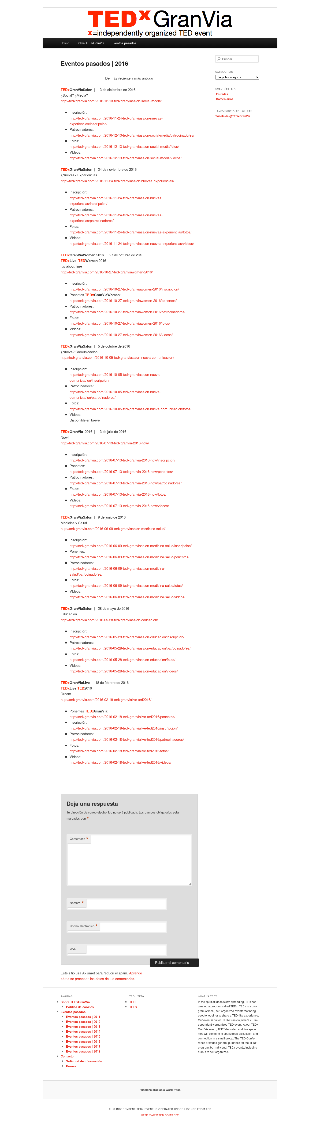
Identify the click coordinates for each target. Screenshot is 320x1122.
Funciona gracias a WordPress (160, 1090)
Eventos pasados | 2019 (83, 1051)
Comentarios (224, 99)
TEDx (133, 1007)
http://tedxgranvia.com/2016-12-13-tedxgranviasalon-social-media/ (111, 100)
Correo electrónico (83, 926)
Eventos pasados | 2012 (83, 1021)
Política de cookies (80, 1007)
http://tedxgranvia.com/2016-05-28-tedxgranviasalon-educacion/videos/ (124, 670)
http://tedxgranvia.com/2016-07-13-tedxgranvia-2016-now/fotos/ (118, 494)
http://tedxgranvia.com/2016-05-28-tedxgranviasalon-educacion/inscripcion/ (127, 636)
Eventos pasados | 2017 (83, 1046)
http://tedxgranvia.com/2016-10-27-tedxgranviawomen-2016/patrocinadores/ (127, 311)
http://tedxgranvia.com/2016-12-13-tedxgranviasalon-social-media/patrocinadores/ (132, 135)
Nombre (77, 903)
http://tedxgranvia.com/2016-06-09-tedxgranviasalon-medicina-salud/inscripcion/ (131, 545)
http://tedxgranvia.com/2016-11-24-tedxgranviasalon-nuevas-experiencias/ (117, 180)
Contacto (67, 1056)
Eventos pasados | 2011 (83, 1016)
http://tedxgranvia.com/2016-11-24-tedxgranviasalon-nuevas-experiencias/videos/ (132, 243)
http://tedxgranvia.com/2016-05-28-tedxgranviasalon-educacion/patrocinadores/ (130, 648)
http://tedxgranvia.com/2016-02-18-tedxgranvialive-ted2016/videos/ (120, 762)
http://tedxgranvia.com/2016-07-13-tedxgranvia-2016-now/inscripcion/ (122, 460)
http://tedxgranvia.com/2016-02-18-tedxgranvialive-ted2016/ (106, 699)
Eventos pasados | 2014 (83, 1031)
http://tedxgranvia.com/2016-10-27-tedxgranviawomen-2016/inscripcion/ (124, 289)
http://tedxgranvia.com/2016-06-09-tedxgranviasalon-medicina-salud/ (113, 528)
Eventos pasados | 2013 (83, 1026)
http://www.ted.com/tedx (160, 1115)
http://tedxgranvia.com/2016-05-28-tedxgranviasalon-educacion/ (109, 619)
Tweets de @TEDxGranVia (232, 116)
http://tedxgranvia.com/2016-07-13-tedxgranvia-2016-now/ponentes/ (121, 471)
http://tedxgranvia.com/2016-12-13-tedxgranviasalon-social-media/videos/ (126, 157)
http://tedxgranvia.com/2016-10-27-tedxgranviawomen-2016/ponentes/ (123, 300)
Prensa (71, 1066)
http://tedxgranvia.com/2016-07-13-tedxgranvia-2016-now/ (105, 442)
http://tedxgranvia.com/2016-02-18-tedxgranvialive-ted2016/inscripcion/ (124, 728)
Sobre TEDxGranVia (90, 43)
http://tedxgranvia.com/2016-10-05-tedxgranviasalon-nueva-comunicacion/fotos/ (130, 408)
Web (73, 949)
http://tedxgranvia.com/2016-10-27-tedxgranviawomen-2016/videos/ (121, 334)
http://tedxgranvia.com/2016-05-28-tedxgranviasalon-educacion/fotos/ (122, 659)
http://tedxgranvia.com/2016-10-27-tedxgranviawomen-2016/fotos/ (120, 323)
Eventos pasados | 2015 (83, 1036)
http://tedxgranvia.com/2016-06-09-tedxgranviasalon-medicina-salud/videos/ (127, 596)
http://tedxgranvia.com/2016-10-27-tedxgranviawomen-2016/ (107, 271)
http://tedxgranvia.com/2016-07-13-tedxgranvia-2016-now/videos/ (119, 505)
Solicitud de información (84, 1061)
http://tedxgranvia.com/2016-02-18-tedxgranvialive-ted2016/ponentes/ (122, 716)
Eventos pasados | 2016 (83, 1041)
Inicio (65, 43)
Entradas (222, 94)
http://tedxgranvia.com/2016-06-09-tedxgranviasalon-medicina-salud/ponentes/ (129, 556)
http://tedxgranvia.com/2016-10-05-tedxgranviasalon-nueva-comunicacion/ (117, 357)
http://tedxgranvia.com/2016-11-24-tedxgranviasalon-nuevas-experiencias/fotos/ (130, 231)
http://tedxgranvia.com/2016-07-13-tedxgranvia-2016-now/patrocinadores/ (126, 482)
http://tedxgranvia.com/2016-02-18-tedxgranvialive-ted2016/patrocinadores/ (127, 739)
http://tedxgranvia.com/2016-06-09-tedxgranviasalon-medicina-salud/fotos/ (126, 585)
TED (132, 1002)
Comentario (79, 838)
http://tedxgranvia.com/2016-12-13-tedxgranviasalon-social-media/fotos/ (124, 146)
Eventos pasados (124, 43)
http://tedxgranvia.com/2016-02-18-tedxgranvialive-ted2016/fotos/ (119, 750)
